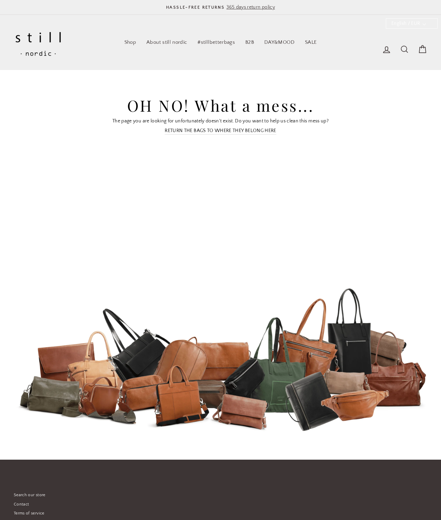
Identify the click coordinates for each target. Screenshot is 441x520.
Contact (21, 504)
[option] (220, 7)
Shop (130, 42)
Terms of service (29, 513)
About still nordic (166, 42)
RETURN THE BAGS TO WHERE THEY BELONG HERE (220, 130)
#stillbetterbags (216, 42)
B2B (249, 42)
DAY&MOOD (279, 42)
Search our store (29, 495)
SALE (311, 42)
